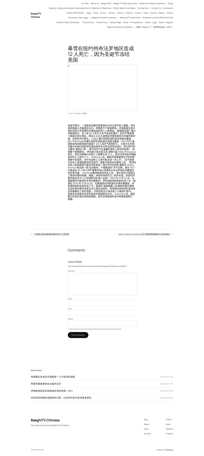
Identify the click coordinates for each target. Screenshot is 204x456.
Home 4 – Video (141, 13)
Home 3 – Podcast (125, 13)
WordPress (169, 450)
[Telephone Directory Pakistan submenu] (133, 27)
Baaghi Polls (106, 3)
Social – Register (166, 22)
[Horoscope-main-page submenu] (89, 17)
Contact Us (156, 8)
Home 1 (103, 13)
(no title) (85, 3)
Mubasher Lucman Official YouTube (158, 17)
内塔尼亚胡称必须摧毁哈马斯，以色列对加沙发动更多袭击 (61, 397)
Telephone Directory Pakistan (119, 27)
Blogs (170, 3)
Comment (71, 271)
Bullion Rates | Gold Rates (124, 8)
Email (70, 309)
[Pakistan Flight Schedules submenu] (79, 22)
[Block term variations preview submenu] (165, 3)
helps (88, 13)
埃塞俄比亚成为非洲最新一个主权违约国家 (53, 376)
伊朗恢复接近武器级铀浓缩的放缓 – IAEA (52, 390)
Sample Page (115, 22)
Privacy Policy (88, 22)
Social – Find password (133, 22)
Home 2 (111, 13)
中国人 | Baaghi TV (143, 27)
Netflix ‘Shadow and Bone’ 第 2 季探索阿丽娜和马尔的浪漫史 (144, 234)
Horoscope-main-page (78, 17)
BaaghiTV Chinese (36, 15)
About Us (95, 3)
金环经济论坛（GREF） (163, 27)
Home (95, 13)
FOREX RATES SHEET (75, 13)
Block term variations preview (152, 3)
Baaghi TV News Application (125, 3)
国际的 (84, 113)
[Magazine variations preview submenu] (117, 17)
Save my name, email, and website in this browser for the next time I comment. (95, 329)
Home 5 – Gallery (157, 13)
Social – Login (151, 22)
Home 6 (170, 13)
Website (70, 319)
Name (70, 299)
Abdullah (78, 113)
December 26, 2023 (166, 377)
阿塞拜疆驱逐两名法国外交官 (46, 383)
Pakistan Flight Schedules (68, 22)
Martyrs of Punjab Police (130, 17)
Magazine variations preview (104, 17)
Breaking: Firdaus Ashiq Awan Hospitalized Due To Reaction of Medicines (80, 8)
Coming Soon (143, 8)
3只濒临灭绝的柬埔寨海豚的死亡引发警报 (51, 234)
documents (168, 8)
